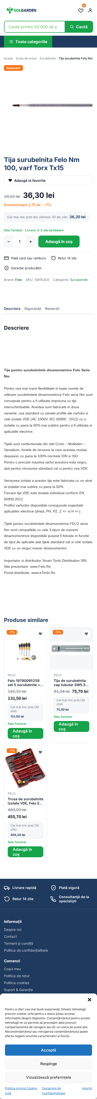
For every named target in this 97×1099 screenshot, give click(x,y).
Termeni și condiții (18, 943)
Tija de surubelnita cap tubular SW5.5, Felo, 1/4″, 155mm (70, 682)
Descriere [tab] (12, 308)
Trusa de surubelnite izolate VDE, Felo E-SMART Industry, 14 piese (25, 801)
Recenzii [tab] (52, 308)
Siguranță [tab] (32, 308)
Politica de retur (17, 976)
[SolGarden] (21, 10)
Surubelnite (48, 58)
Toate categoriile (31, 41)
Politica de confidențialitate (26, 950)
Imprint (87, 1088)
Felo (18, 280)
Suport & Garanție (18, 990)
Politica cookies (16, 983)
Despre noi (12, 929)
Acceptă (48, 1050)
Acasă (8, 58)
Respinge (48, 1063)
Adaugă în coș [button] (22, 733)
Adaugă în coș (59, 241)
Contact (10, 936)
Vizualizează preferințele (48, 1077)
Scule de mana (26, 58)
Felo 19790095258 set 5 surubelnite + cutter (24, 682)
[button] (89, 999)
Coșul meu (12, 969)
